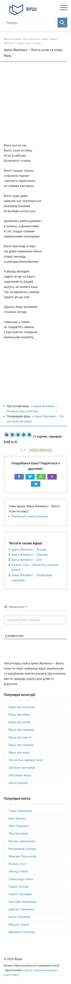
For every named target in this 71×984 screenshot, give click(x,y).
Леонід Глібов (18, 871)
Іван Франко (17, 818)
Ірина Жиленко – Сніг (27, 560)
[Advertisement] (35, 102)
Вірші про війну (19, 714)
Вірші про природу (21, 729)
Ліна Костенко (19, 833)
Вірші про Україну (21, 745)
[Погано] (12, 435)
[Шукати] (62, 23)
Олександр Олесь (21, 879)
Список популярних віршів (39, 970)
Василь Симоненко (22, 841)
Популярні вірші (20, 775)
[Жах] (6, 435)
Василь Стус (17, 864)
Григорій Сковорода (23, 902)
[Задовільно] (18, 435)
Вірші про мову (19, 752)
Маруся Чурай (19, 924)
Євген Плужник (19, 917)
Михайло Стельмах (22, 932)
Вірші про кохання (21, 707)
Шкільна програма (22, 767)
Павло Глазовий (20, 894)
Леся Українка (19, 826)
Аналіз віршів (18, 783)
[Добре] (24, 435)
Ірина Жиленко (41, 450)
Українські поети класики (30, 516)
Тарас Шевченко (20, 811)
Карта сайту (11, 974)
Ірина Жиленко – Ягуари (29, 549)
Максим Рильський (22, 856)
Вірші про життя (20, 737)
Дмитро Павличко (21, 909)
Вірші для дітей (19, 722)
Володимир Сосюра (22, 849)
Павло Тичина (18, 886)
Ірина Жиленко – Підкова (30, 554)
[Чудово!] (29, 435)
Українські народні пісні (25, 760)
